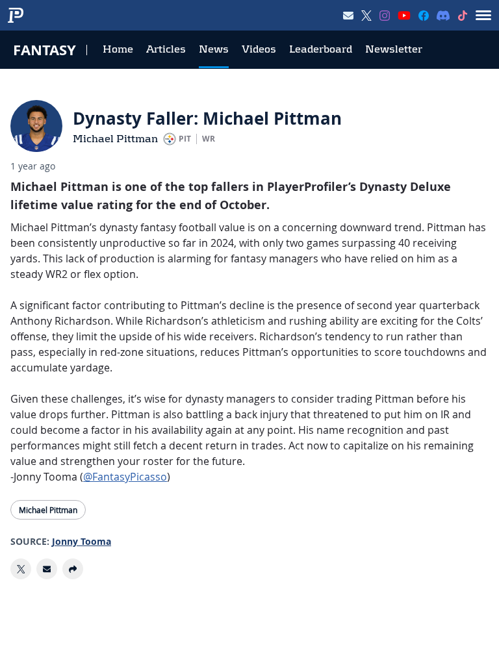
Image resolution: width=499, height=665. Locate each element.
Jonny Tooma (81, 541)
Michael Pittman (115, 138)
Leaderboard (320, 49)
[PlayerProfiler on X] (366, 15)
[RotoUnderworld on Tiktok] (462, 15)
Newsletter (393, 49)
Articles (166, 49)
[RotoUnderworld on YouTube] (404, 15)
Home (118, 49)
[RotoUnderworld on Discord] (443, 15)
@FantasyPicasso (125, 477)
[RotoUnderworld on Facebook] (423, 15)
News (214, 49)
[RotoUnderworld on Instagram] (384, 15)
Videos (259, 49)
